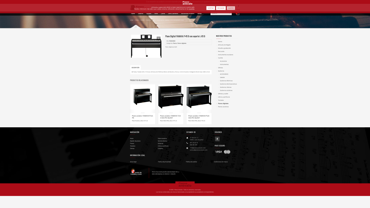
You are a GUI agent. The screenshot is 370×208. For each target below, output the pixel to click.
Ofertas (220, 68)
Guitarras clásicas (225, 87)
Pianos (175, 43)
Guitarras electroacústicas (228, 84)
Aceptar (211, 8)
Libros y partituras (224, 97)
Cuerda (220, 58)
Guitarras (221, 71)
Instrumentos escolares (225, 55)
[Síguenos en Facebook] (217, 139)
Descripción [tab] (135, 67)
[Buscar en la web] (230, 13)
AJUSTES (191, 9)
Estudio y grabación (224, 48)
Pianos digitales (181, 43)
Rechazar (220, 8)
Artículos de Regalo (224, 45)
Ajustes (231, 8)
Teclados (221, 100)
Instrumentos (224, 64)
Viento (220, 41)
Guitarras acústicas (226, 90)
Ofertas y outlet (223, 94)
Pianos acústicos (223, 107)
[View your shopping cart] (238, 14)
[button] (159, 38)
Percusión (221, 51)
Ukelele (222, 77)
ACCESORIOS (224, 74)
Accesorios (223, 61)
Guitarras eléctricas (226, 81)
